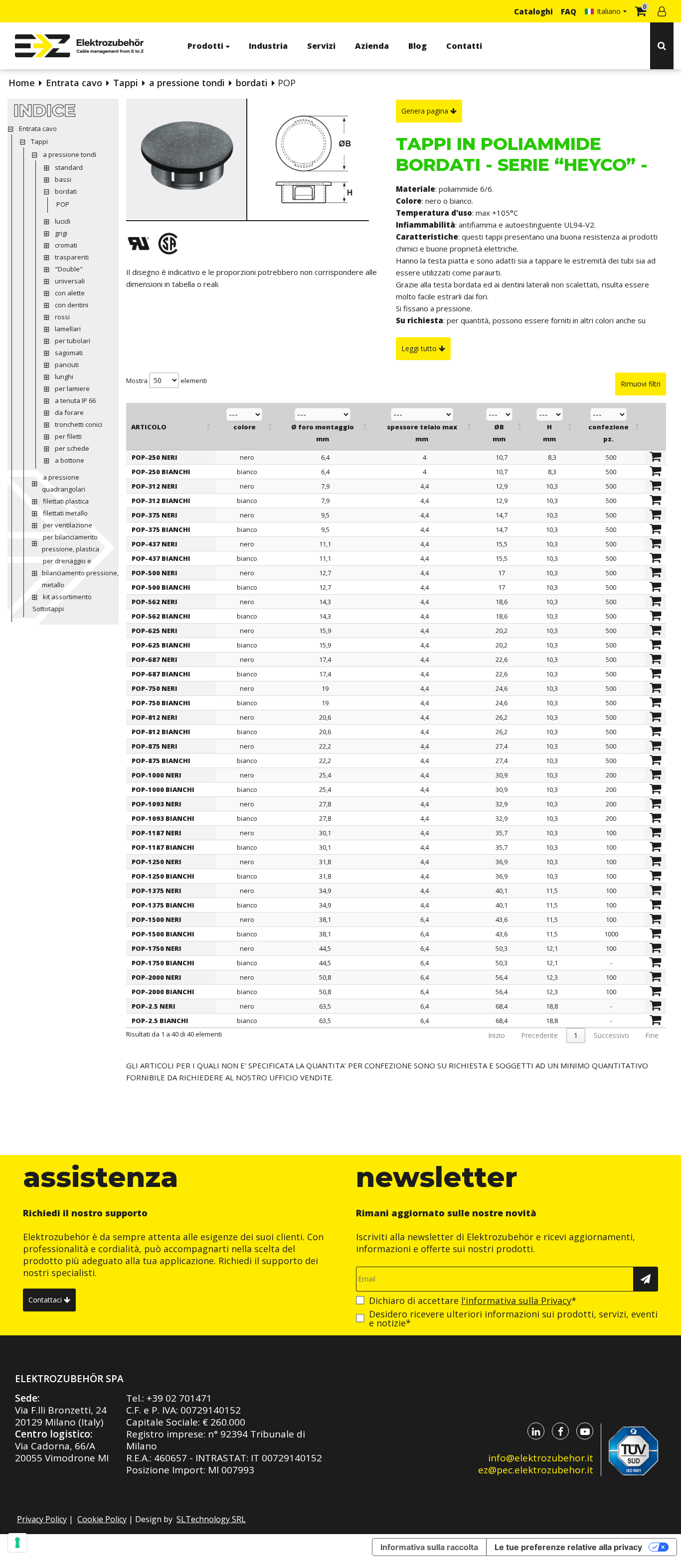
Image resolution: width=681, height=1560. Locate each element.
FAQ (568, 11)
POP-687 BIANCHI (161, 673)
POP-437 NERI (154, 543)
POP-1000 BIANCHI (163, 789)
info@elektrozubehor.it (540, 1457)
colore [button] (244, 426)
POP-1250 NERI (156, 861)
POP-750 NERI (154, 688)
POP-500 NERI (154, 572)
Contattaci (46, 1299)
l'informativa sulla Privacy (516, 1300)
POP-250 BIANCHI (161, 471)
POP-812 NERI (154, 717)
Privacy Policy (42, 1519)
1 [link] (576, 1035)
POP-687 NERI (154, 659)
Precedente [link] (539, 1035)
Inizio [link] (496, 1035)
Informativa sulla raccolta (429, 1547)
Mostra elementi (166, 380)
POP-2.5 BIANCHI (160, 1020)
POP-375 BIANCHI (161, 529)
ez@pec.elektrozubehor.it (535, 1469)
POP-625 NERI (154, 630)
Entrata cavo (74, 83)
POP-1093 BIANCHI (163, 818)
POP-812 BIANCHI (161, 731)
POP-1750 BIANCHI (163, 962)
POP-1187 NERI (156, 832)
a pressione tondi (187, 83)
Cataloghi (533, 11)
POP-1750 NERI (156, 948)
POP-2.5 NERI (153, 1006)
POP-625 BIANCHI (161, 645)
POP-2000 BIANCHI (163, 991)
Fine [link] (652, 1035)
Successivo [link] (611, 1035)
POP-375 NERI (154, 515)
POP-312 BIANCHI (161, 500)
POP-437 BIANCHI (161, 558)
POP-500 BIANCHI (161, 587)
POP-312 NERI (154, 486)
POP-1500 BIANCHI (163, 933)
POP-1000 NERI (156, 775)
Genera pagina (425, 111)
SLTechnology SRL (211, 1519)
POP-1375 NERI (156, 890)
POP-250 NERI (154, 457)
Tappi (125, 83)
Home (21, 83)
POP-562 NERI (154, 601)
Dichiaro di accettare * (472, 1300)
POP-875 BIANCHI (161, 760)
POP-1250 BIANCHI (163, 876)
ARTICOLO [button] (149, 426)
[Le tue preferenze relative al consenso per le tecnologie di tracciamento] (17, 1542)
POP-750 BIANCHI (161, 702)
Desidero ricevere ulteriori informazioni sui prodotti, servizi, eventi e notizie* (513, 1318)
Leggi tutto (420, 348)
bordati (252, 83)
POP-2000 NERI (156, 977)
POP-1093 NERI (156, 803)
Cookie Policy (102, 1519)
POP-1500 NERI (156, 919)
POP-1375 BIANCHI (163, 905)
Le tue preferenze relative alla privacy (568, 1547)
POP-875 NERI (154, 746)
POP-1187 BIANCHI (163, 847)
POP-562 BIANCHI (161, 616)
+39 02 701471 (179, 1398)
